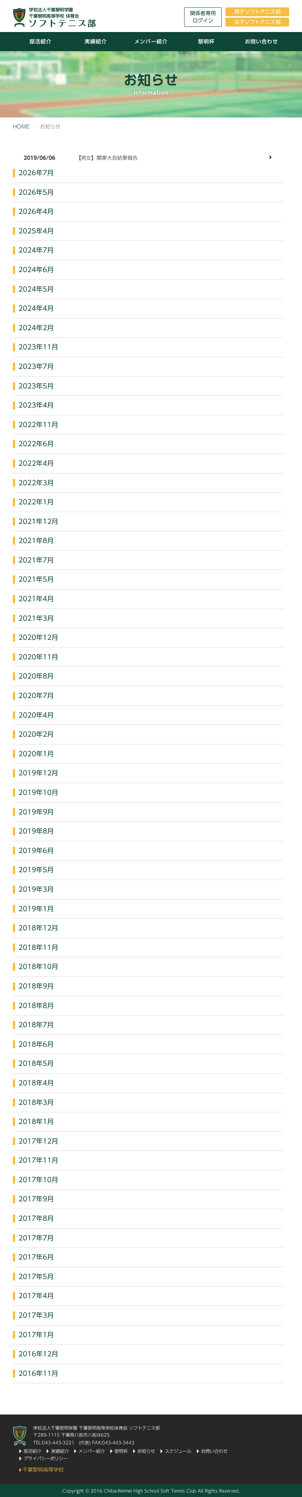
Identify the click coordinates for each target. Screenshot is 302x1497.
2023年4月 (36, 405)
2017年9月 (36, 1198)
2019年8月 (36, 831)
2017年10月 (38, 1179)
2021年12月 (38, 521)
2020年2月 (36, 734)
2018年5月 (36, 1063)
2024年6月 (36, 269)
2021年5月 (36, 579)
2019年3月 (36, 889)
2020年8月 (36, 676)
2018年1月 (36, 1121)
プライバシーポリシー (46, 1458)
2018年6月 (36, 1044)
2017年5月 (36, 1276)
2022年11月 (38, 424)
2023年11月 (38, 347)
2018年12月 (38, 927)
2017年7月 (36, 1237)
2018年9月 (36, 986)
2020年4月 (36, 715)
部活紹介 (40, 41)
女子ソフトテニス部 (257, 22)
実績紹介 (96, 41)
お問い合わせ (261, 41)
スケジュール (178, 1451)
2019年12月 (38, 772)
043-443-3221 (58, 1442)
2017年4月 (36, 1295)
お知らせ (146, 1451)
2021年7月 (36, 560)
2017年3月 (36, 1315)
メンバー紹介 (151, 41)
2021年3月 (36, 618)
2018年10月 (38, 966)
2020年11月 (38, 657)
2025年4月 (36, 231)
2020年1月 (36, 753)
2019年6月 (36, 850)
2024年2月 (36, 327)
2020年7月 (36, 695)
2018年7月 (36, 1024)
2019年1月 (36, 908)
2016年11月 (38, 1373)
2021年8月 (36, 540)
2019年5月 (36, 869)
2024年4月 (36, 308)
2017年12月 (38, 1141)
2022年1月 (36, 502)
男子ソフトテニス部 (257, 11)
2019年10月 (38, 792)
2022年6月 (36, 443)
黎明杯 (206, 41)
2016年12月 (38, 1353)
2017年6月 (36, 1257)
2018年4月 (36, 1082)
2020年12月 (38, 637)
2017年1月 (36, 1334)
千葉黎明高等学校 (43, 1469)
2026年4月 (36, 211)
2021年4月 (36, 598)
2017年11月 (38, 1160)
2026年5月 (36, 192)
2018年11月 (38, 947)
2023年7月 (36, 366)
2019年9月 (36, 812)
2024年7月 (36, 250)
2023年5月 (36, 386)
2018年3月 (36, 1102)
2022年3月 (36, 482)
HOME (21, 126)
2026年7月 (36, 172)
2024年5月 (36, 289)
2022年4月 (36, 463)
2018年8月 (36, 1005)
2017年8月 (36, 1218)
